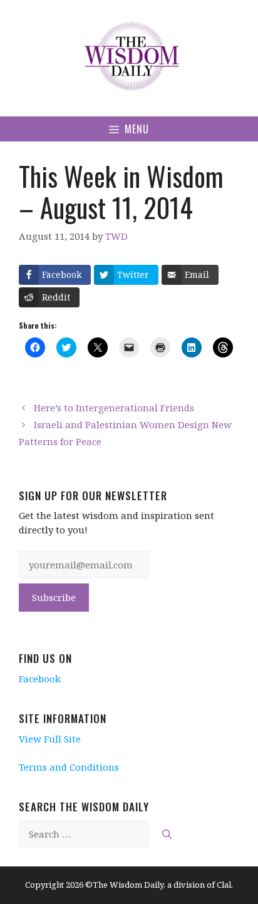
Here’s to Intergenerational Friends (114, 407)
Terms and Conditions (69, 767)
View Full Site (50, 738)
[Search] (167, 834)
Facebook (40, 678)
